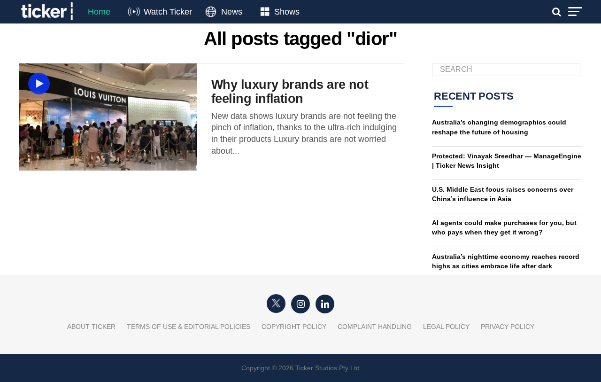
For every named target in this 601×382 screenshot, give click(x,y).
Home (99, 11)
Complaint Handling (375, 326)
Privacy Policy (507, 326)
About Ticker (91, 326)
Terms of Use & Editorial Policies (188, 326)
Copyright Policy (294, 326)
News (231, 11)
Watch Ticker (168, 11)
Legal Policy (446, 326)
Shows (287, 11)
